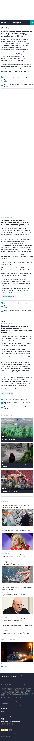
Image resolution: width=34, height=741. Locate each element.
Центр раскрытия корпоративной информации (10, 721)
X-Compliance (4, 708)
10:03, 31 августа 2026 (6, 217)
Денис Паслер (15, 148)
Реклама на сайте (5, 676)
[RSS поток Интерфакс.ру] (10, 724)
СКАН (2, 718)
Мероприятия (14, 676)
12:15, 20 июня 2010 (6, 29)
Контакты (3, 675)
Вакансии (25, 675)
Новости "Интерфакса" (6, 716)
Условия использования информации (10, 733)
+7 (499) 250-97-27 (18, 698)
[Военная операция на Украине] (17, 662)
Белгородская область (8, 296)
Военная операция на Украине (11, 664)
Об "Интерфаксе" (11, 675)
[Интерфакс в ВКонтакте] (7, 724)
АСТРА (2, 712)
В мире (3, 321)
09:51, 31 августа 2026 (6, 323)
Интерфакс (17, 22)
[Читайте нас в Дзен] (2, 724)
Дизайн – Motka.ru (5, 736)
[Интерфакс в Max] (12, 724)
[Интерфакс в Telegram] (5, 724)
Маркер (2, 711)
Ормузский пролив (7, 393)
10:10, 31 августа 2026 (6, 97)
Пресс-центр (19, 675)
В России (4, 27)
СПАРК (2, 707)
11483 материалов (6, 666)
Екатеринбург (6, 148)
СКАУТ (2, 709)
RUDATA (3, 719)
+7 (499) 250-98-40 (7, 698)
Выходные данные (5, 734)
